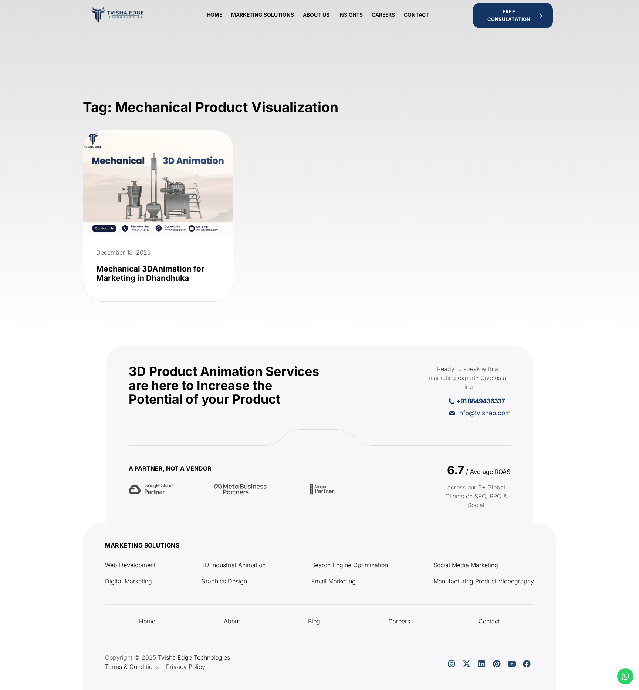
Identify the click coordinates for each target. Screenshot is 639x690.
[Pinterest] (497, 664)
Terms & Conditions (132, 666)
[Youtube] (512, 664)
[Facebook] (527, 664)
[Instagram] (451, 664)
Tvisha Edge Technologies (194, 657)
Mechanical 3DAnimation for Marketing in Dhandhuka (150, 273)
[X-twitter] (466, 664)
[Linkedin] (481, 664)
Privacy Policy (185, 666)
